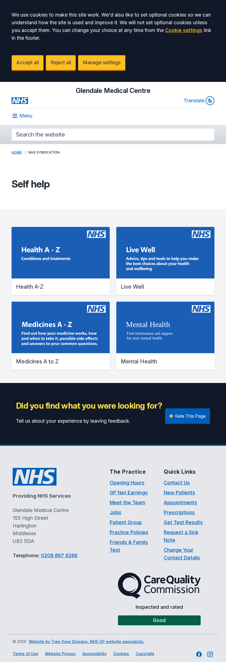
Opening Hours (127, 483)
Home (17, 152)
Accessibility (94, 653)
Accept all (27, 62)
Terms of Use (25, 653)
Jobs (115, 512)
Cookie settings (183, 30)
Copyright (145, 653)
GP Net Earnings (129, 492)
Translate (194, 100)
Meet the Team (127, 502)
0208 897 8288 (59, 555)
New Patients (179, 492)
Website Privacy (60, 653)
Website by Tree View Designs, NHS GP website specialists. (86, 641)
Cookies (121, 653)
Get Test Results (183, 522)
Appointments (180, 502)
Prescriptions (179, 512)
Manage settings (102, 62)
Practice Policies (129, 532)
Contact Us (177, 483)
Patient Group (126, 522)
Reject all (60, 62)
